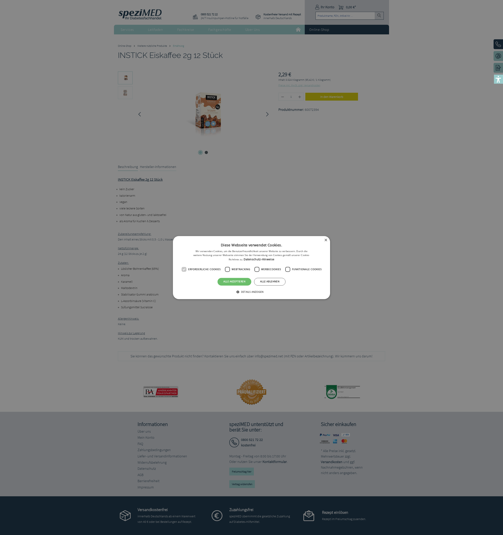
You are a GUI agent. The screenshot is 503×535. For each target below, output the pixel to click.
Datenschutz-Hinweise (259, 259)
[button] (251, 291)
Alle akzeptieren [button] (234, 281)
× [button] (325, 240)
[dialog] (251, 267)
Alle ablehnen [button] (269, 281)
